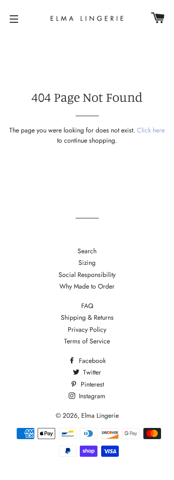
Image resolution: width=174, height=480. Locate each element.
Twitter (91, 372)
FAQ (87, 305)
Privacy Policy (87, 329)
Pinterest (91, 384)
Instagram (91, 396)
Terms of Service (87, 341)
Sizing (87, 262)
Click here (151, 130)
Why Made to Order (87, 286)
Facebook (91, 360)
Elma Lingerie (100, 415)
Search (87, 251)
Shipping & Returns (87, 317)
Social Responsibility (87, 274)
